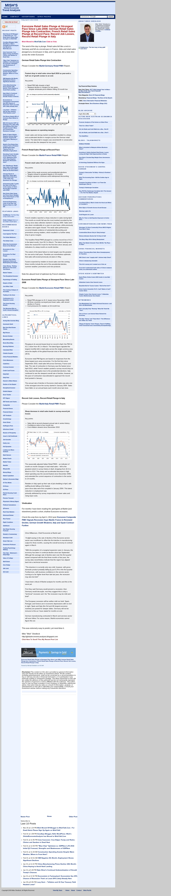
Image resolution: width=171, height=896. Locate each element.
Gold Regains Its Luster (86, 214)
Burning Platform (8, 346)
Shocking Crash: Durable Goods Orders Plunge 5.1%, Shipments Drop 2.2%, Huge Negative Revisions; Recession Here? (10, 158)
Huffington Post (8, 425)
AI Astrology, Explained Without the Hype (91, 162)
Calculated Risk (8, 350)
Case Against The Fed (10, 234)
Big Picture (6, 332)
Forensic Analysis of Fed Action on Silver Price (93, 122)
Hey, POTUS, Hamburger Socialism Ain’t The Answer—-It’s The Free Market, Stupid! (95, 191)
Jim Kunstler (7, 439)
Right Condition (8, 522)
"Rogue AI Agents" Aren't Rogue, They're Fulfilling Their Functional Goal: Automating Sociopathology (95, 324)
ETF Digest (6, 398)
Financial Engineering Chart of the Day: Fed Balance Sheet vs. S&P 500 (10, 204)
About (73, 890)
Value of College (8, 558)
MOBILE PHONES (84, 144)
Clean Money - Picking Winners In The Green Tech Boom (10, 267)
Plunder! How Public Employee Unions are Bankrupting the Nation (10, 261)
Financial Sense (8, 408)
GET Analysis (7, 415)
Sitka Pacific (44, 17)
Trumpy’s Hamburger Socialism (88, 187)
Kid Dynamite (7, 446)
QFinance (6, 508)
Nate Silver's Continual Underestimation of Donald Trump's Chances (10, 95)
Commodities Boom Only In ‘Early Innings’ (92, 232)
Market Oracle (7, 458)
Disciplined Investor (9, 388)
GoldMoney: (7, 215)
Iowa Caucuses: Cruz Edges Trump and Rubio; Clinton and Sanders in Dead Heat (10, 54)
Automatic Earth (8, 324)
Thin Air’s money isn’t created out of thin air (92, 264)
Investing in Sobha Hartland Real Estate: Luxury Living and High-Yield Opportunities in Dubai (94, 153)
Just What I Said (8, 286)
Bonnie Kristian (8, 336)
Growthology (7, 419)
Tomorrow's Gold (8, 230)
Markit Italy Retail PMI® (49, 404)
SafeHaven (6, 525)
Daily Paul (6, 377)
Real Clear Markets (8, 512)
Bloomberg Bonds (8, 339)
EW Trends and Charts (10, 401)
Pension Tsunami (8, 498)
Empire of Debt (7, 283)
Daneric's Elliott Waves (10, 381)
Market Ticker (7, 462)
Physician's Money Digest (11, 501)
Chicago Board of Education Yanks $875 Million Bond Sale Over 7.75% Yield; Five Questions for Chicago (10, 177)
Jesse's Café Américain (10, 436)
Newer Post (25, 817)
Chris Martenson (8, 360)
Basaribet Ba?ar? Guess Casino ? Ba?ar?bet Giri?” (95, 285)
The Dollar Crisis (8, 240)
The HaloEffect (83, 136)
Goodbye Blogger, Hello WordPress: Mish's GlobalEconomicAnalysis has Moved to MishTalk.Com (10, 45)
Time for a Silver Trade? (86, 125)
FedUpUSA (6, 405)
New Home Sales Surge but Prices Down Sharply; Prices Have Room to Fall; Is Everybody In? (11, 196)
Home (5, 17)
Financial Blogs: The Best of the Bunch (99, 98)
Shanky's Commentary (10, 534)
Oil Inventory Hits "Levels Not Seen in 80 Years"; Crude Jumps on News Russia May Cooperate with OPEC (11, 187)
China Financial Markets (10, 356)
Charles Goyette (8, 353)
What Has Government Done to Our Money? (10, 244)
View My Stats (57, 890)
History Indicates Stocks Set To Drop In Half (92, 236)
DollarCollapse (7, 391)
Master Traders (7, 272)
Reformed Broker (8, 515)
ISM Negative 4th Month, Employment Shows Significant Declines (10, 80)
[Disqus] (49, 725)
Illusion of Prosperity (9, 432)
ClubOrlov (6, 363)
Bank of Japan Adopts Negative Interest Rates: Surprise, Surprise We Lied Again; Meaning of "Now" (10, 138)
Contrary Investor (8, 367)
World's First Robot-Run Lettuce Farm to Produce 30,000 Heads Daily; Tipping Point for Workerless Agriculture (10, 147)
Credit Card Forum (8, 370)
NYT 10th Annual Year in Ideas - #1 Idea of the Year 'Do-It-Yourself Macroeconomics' (95, 91)
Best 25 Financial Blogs (97, 95)
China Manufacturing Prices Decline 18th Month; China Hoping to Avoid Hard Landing (10, 87)
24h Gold (6, 568)
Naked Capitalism (8, 475)
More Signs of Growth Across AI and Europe (92, 207)
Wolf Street (6, 561)
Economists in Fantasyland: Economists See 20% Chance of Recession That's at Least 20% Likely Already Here (11, 103)
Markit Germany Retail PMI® (51, 66)
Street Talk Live (7, 541)
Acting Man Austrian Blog (11, 320)
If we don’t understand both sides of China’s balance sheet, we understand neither (95, 268)
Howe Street (6, 422)
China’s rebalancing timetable (88, 260)
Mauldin (5, 465)
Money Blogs (7, 472)
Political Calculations (9, 505)
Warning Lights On (85, 211)
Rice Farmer (6, 518)
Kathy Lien (6, 443)
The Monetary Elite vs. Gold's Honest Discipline (10, 309)
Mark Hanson (7, 455)
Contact (14, 17)
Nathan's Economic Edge (10, 479)
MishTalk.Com (40, 42)
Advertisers (28, 17)
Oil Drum (5, 486)
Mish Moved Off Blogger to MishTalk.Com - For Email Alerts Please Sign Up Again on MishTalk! (10, 36)
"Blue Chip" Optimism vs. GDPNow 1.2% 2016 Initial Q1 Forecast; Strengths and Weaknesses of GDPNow (11, 63)
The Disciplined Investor (10, 276)
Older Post (73, 817)
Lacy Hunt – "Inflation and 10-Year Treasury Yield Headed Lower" (9, 111)
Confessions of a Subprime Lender (8, 299)
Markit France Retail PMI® (50, 155)
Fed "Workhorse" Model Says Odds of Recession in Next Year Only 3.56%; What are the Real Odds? (10, 168)
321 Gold (5, 572)
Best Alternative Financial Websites (95, 101)
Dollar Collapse (7, 220)
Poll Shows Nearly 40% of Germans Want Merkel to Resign (11, 118)
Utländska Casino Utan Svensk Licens (90, 282)
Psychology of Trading (10, 279)
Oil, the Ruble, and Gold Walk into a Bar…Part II (93, 132)
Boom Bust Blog (8, 343)
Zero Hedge (6, 565)
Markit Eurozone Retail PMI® (51, 288)
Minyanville (6, 469)
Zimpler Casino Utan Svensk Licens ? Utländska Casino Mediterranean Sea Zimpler (94, 295)
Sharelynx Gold (7, 537)
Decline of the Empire (9, 384)
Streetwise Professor (9, 544)
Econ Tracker (7, 394)
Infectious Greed (8, 429)
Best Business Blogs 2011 (98, 103)
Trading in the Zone (9, 295)
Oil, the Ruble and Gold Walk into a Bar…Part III (93, 129)
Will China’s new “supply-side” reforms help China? (95, 257)
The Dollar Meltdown (9, 237)
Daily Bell (6, 374)
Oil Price (5, 489)
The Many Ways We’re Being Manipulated (91, 239)
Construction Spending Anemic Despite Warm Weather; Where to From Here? (10, 73)
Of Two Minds (7, 482)
